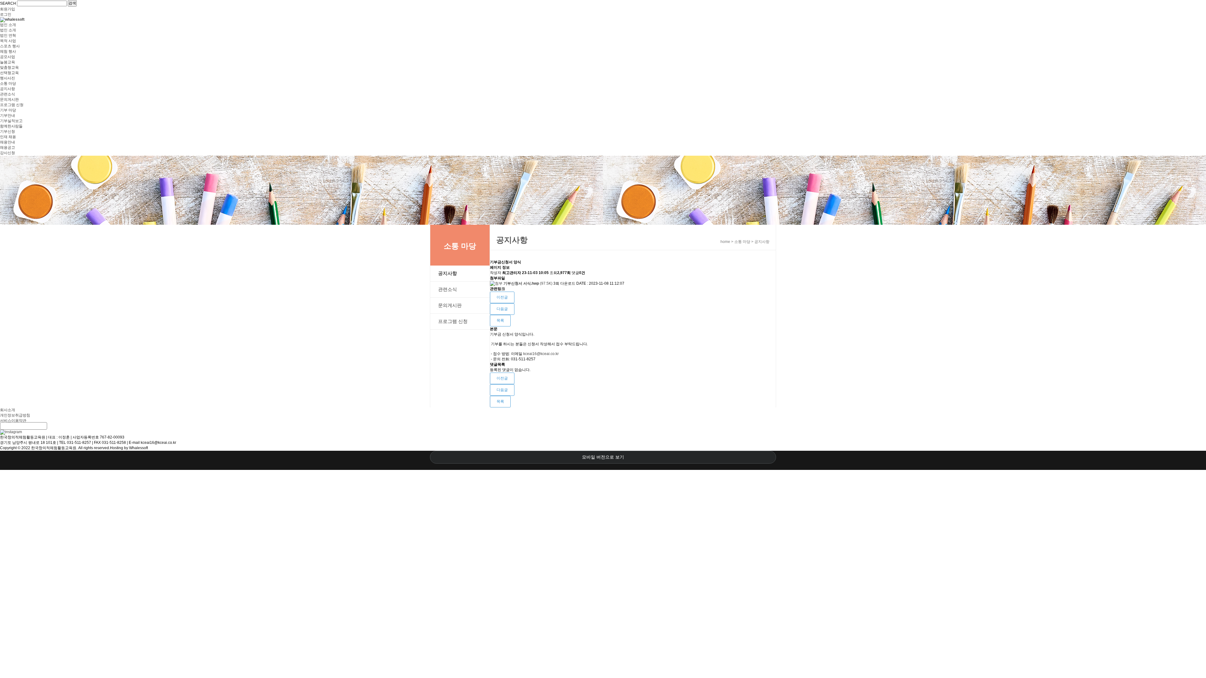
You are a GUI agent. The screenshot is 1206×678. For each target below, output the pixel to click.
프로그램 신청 (12, 105)
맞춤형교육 (9, 67)
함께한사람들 (11, 126)
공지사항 (7, 89)
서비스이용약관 (13, 420)
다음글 (502, 309)
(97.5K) (528, 283)
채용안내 (7, 142)
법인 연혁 (8, 35)
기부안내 (7, 115)
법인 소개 (8, 25)
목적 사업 (8, 41)
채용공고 (7, 147)
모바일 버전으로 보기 (603, 457)
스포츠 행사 (10, 46)
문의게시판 (9, 99)
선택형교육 (9, 73)
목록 (500, 320)
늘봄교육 (7, 62)
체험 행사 (8, 51)
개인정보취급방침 (15, 415)
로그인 (5, 14)
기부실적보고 (11, 121)
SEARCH (8, 3)
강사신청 (7, 153)
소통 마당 (8, 83)
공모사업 (7, 57)
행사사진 (7, 78)
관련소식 (7, 94)
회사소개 (7, 410)
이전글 (502, 297)
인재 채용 (8, 137)
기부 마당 (8, 110)
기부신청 (7, 131)
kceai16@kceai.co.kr (541, 354)
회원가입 (7, 9)
